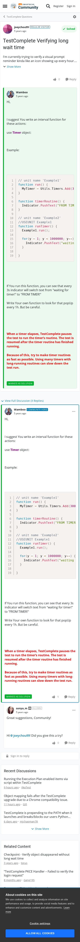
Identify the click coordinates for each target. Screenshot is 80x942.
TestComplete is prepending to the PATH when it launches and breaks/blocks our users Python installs (38, 815)
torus (24, 863)
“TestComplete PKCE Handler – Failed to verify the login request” (38, 873)
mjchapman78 (29, 821)
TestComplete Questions (19, 16)
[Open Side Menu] (5, 6)
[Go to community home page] (24, 6)
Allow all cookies (40, 933)
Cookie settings (40, 923)
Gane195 (29, 880)
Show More (14, 66)
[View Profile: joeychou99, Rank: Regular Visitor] (7, 29)
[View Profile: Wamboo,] (10, 94)
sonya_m (21, 708)
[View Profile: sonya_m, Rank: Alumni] (10, 710)
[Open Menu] (74, 16)
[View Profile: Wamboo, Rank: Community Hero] (8, 411)
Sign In (71, 6)
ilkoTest (26, 787)
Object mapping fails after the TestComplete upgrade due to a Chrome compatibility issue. (36, 798)
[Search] (48, 6)
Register (58, 6)
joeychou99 (21, 27)
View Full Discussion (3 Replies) (24, 400)
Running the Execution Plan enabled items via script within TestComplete (36, 781)
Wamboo (22, 92)
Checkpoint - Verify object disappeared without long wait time (37, 856)
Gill (25, 804)
